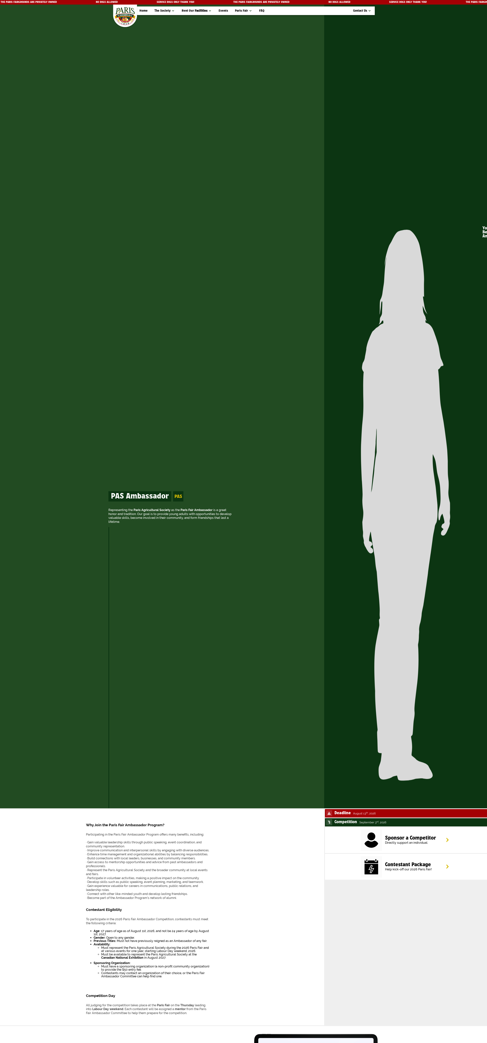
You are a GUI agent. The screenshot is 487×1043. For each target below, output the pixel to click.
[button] (164, 10)
